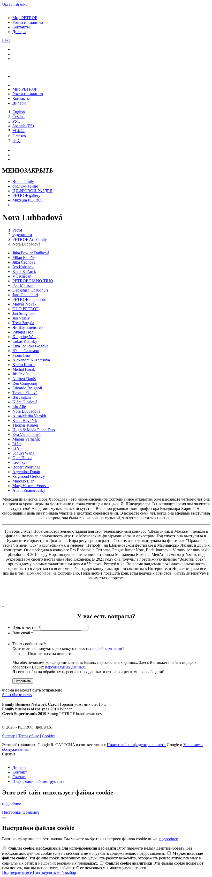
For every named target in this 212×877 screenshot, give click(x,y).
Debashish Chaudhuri (30, 290)
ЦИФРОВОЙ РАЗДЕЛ (32, 191)
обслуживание (25, 186)
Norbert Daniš (24, 378)
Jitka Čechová (23, 262)
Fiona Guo (21, 355)
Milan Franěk (23, 257)
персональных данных (65, 667)
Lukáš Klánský (24, 341)
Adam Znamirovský (28, 490)
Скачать (19, 777)
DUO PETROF (25, 309)
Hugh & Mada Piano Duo (33, 430)
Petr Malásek (23, 285)
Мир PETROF (24, 18)
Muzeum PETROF (28, 200)
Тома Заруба (23, 323)
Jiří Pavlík (20, 374)
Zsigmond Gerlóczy (28, 476)
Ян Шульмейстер (27, 327)
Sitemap (8, 736)
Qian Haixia (22, 458)
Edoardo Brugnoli (27, 388)
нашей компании (107, 648)
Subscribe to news (17, 695)
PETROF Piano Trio (29, 299)
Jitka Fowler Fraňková (30, 253)
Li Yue (17, 448)
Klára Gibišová (24, 402)
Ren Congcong (24, 383)
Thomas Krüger (25, 425)
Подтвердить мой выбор (54, 872)
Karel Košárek (24, 271)
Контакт (19, 772)
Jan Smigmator (24, 313)
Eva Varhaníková (26, 434)
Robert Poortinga (26, 467)
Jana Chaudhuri (25, 295)
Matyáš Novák (24, 304)
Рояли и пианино (27, 22)
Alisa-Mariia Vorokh (29, 416)
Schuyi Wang (23, 453)
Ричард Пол (22, 332)
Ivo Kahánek (23, 267)
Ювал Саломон (25, 350)
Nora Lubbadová (26, 411)
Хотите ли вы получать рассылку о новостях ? (68, 648)
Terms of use (28, 736)
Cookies (48, 736)
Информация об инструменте (38, 781)
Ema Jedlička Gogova (30, 346)
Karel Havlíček (24, 420)
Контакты (21, 27)
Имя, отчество (26, 627)
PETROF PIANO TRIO (32, 281)
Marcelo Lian (23, 481)
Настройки (12, 812)
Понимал (30, 812)
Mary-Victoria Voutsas (30, 486)
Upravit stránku (14, 4)
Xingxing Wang (25, 337)
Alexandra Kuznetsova (31, 360)
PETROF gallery (26, 195)
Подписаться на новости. (50, 653)
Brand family (23, 181)
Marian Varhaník (26, 439)
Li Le (16, 444)
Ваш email (22, 633)
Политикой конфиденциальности (136, 744)
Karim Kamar (23, 364)
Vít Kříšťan (21, 276)
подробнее (11, 803)
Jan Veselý (21, 318)
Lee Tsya (19, 462)
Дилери (19, 31)
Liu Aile (19, 406)
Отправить (22, 681)
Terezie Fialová (24, 392)
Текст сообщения (29, 644)
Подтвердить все (17, 872)
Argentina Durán (26, 472)
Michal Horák (23, 369)
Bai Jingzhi (21, 397)
